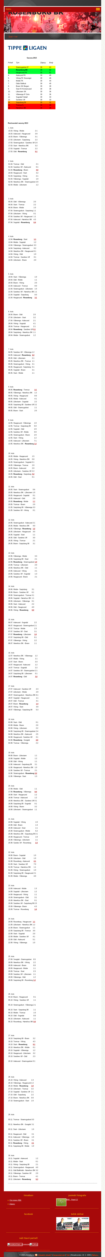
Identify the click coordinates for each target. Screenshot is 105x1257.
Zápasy (12, 1204)
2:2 (33, 355)
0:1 (34, 329)
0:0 (34, 501)
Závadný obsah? (45, 1255)
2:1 (35, 390)
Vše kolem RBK (15, 1200)
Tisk (68, 1255)
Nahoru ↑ (95, 1255)
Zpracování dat (59, 1255)
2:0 (37, 740)
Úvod (10, 36)
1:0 (36, 562)
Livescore (26, 1244)
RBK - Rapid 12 (72, 1200)
